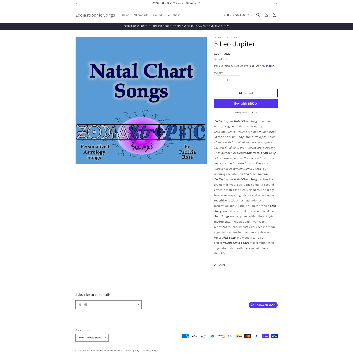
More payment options (246, 112)
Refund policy (132, 350)
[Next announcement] (276, 3)
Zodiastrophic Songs (93, 350)
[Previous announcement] (77, 3)
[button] (258, 15)
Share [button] (221, 264)
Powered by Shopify (113, 350)
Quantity (218, 72)
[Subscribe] (137, 304)
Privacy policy (149, 350)
